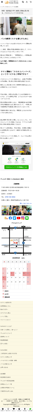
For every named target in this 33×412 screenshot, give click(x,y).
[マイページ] (26, 1)
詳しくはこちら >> (26, 203)
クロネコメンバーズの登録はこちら (16, 167)
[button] (1, 1)
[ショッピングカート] (30, 1)
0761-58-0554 (10, 197)
